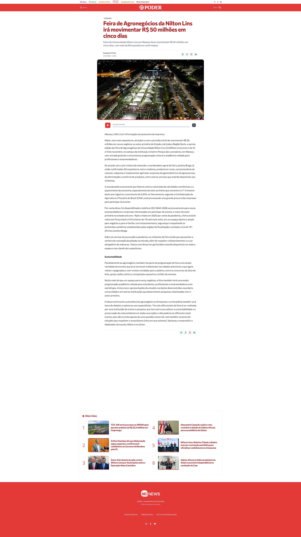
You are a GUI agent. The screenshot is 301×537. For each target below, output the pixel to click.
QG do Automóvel (142, 2)
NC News (83, 2)
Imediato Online (104, 2)
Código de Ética (131, 514)
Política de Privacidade (166, 514)
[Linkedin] (196, 54)
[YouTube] (221, 2)
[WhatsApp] (182, 54)
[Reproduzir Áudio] (107, 125)
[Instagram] (215, 2)
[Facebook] (218, 2)
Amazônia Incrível (127, 2)
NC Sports (92, 2)
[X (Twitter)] (191, 54)
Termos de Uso (147, 514)
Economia (107, 18)
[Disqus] (150, 370)
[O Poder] (150, 7)
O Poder (116, 2)
